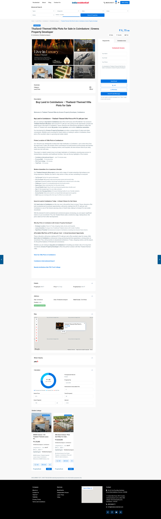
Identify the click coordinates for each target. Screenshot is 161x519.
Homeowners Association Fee (72, 386)
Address (36, 296)
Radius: (60, 14)
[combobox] (43, 11)
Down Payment (37, 400)
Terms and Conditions (38, 502)
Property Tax (67, 380)
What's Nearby (38, 358)
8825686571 (112, 504)
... (33, 460)
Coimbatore (45, 21)
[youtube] (116, 512)
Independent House (63, 492)
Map (35, 314)
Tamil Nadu (84, 299)
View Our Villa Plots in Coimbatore (45, 255)
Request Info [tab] (106, 40)
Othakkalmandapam (54, 21)
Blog (49, 2)
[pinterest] (112, 512)
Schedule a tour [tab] (121, 40)
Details (36, 283)
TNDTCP (35, 495)
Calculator (37, 370)
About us (35, 490)
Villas (58, 497)
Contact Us (57, 2)
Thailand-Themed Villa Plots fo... (73, 324)
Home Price (37, 393)
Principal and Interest (69, 374)
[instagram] (120, 512)
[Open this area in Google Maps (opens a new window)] (37, 349)
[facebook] (108, 512)
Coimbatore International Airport (44, 261)
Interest (66, 400)
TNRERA (34, 497)
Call (115, 85)
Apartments (60, 490)
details (48, 469)
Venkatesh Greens (118, 48)
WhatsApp (114, 89)
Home (32, 21)
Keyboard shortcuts (71, 349)
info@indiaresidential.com (115, 507)
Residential (36, 2)
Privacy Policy (36, 499)
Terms (91, 349)
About (44, 2)
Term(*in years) (68, 393)
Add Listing (125, 2)
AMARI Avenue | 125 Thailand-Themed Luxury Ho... (40, 436)
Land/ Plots (38, 21)
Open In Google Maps (39, 305)
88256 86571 (110, 3)
